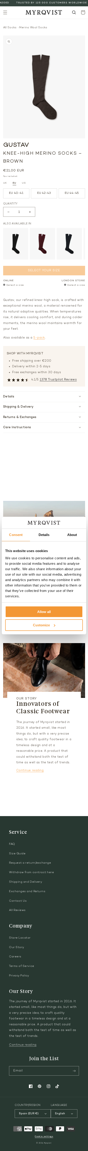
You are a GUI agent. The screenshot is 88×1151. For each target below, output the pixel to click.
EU (14, 183)
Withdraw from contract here (31, 872)
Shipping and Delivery (25, 882)
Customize (41, 625)
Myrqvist (48, 1143)
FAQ (12, 844)
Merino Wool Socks (33, 27)
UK (5, 183)
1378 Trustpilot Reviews (58, 380)
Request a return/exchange (30, 863)
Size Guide (17, 853)
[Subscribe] (74, 1071)
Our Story (16, 947)
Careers (15, 957)
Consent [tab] (16, 535)
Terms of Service (21, 966)
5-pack (39, 338)
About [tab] (72, 535)
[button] (5, 12)
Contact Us (18, 901)
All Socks (10, 27)
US (24, 183)
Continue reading (30, 770)
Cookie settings (44, 1136)
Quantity (10, 203)
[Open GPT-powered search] (74, 12)
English (60, 1113)
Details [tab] (44, 535)
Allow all (44, 612)
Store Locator (20, 938)
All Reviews (17, 910)
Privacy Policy (19, 976)
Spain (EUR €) (29, 1113)
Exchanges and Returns (27, 891)
